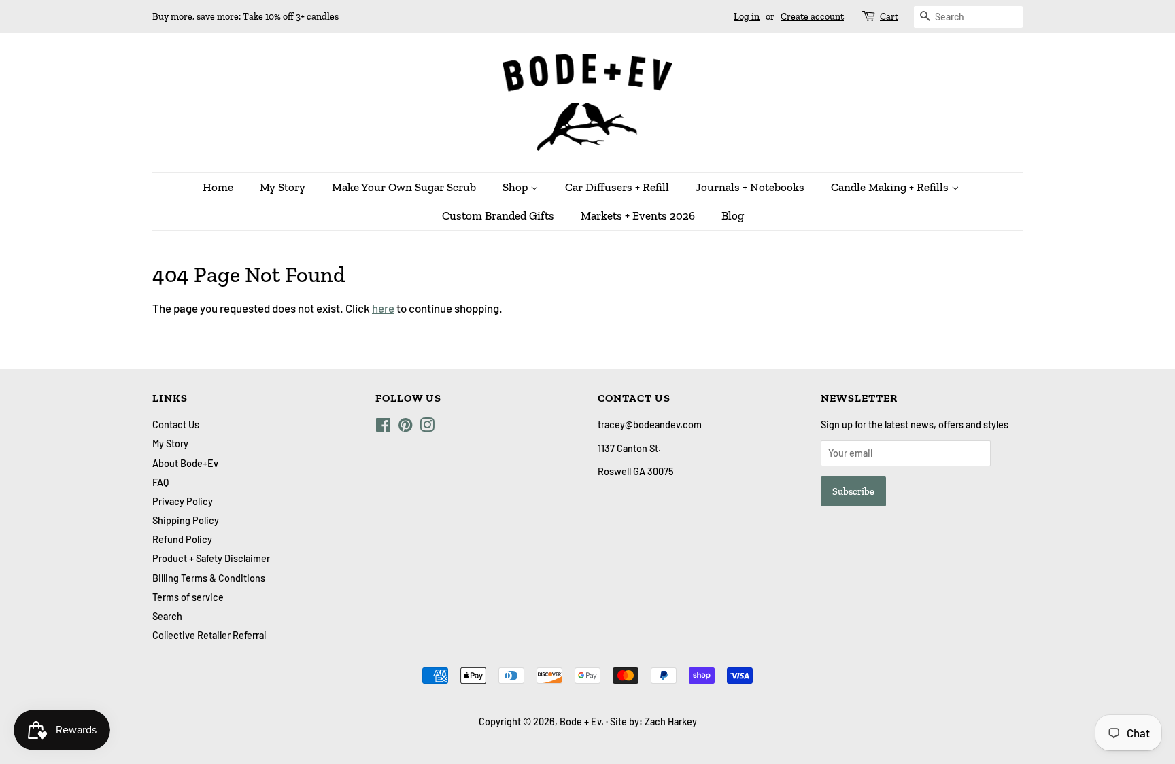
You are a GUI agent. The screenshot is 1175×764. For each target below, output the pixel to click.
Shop (516, 187)
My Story (282, 187)
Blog (732, 215)
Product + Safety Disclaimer (211, 558)
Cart (889, 16)
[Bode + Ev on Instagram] (427, 427)
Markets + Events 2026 (638, 215)
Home (218, 187)
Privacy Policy (182, 501)
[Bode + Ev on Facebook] (383, 427)
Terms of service (188, 597)
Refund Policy (182, 539)
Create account (812, 16)
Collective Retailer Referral (209, 635)
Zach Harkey (671, 721)
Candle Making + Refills (891, 187)
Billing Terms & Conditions (208, 578)
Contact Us (175, 424)
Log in (747, 16)
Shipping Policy (185, 520)
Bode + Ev (580, 721)
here (383, 308)
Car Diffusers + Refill (617, 187)
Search (167, 616)
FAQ (160, 482)
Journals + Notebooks (750, 187)
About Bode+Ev (185, 463)
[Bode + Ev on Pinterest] (405, 427)
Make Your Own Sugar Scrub (404, 187)
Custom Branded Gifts (498, 215)
